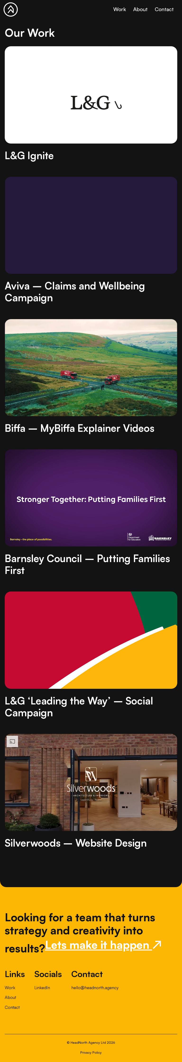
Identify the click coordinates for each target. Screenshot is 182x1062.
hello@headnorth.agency (94, 987)
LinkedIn (42, 987)
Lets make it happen (103, 944)
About (140, 9)
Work (119, 9)
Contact (164, 9)
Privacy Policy (91, 1052)
